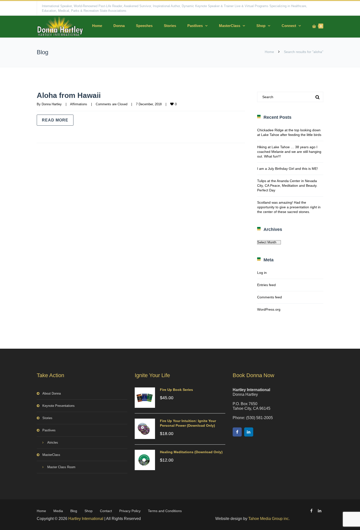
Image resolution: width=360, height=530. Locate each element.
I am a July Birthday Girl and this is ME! (287, 169)
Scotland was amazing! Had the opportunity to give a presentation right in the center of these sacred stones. (289, 207)
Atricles (52, 442)
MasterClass (229, 26)
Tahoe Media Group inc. (269, 519)
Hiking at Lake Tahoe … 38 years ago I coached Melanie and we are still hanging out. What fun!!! (289, 151)
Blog (73, 511)
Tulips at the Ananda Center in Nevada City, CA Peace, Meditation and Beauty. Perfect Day (287, 185)
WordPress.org (268, 309)
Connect (289, 26)
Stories (170, 26)
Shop (260, 26)
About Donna (51, 393)
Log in (262, 273)
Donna (119, 26)
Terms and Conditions (165, 511)
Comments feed (269, 297)
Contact (106, 511)
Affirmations (78, 104)
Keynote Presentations (58, 406)
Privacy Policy (130, 511)
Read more (55, 120)
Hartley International (85, 519)
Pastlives (195, 26)
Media (58, 511)
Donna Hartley (52, 104)
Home (97, 26)
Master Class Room (61, 467)
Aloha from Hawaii (69, 95)
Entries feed (266, 285)
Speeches (144, 26)
